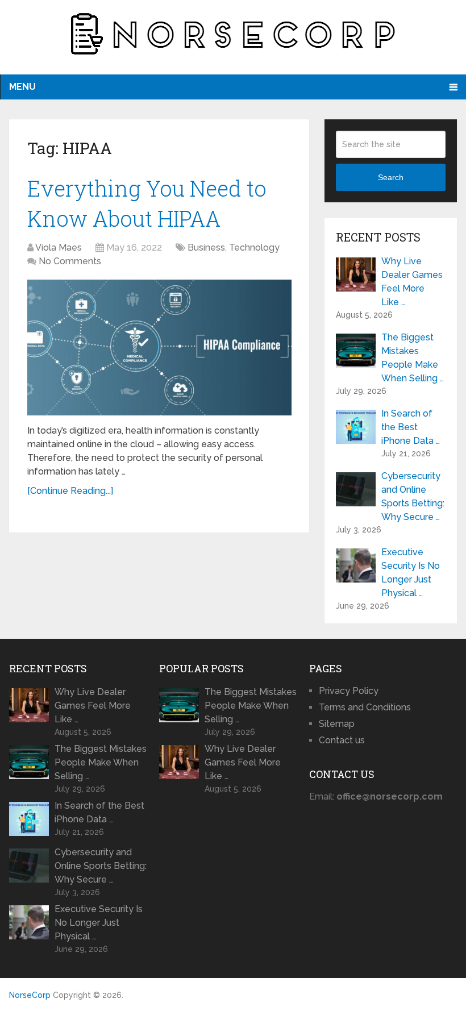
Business (206, 247)
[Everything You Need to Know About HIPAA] (159, 347)
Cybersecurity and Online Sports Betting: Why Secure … (412, 496)
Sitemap (337, 723)
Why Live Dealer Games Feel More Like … (412, 281)
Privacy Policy (348, 690)
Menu (22, 86)
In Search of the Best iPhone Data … (410, 427)
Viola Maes (58, 247)
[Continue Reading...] (70, 490)
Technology (254, 247)
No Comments (70, 261)
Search (390, 177)
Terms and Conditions (365, 707)
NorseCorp (30, 995)
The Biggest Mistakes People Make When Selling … (412, 358)
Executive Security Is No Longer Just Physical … (410, 572)
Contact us (342, 740)
